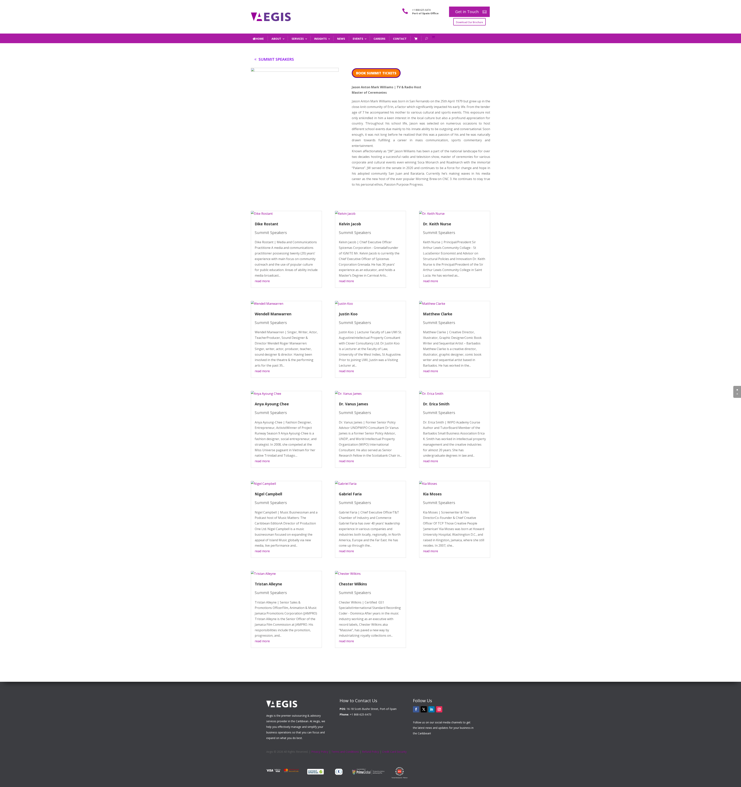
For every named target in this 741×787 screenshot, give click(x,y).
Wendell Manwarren (273, 313)
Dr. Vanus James (353, 404)
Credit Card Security (394, 751)
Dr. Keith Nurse (437, 223)
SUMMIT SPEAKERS (276, 59)
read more (262, 281)
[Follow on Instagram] (439, 709)
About (276, 38)
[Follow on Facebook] (416, 709)
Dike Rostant (266, 223)
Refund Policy (370, 751)
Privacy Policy (319, 751)
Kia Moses (432, 494)
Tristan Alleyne (268, 584)
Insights (320, 38)
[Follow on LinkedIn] (431, 709)
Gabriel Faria (350, 494)
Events (358, 38)
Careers (379, 38)
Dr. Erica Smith (436, 404)
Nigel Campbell (268, 494)
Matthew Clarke (437, 313)
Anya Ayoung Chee (272, 404)
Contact (400, 38)
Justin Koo (348, 313)
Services (298, 38)
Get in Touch (467, 11)
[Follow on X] (424, 709)
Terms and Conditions (345, 751)
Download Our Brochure (469, 22)
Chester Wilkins (353, 584)
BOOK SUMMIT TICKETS (376, 73)
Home (260, 38)
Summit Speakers (271, 232)
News (341, 38)
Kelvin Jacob (350, 223)
